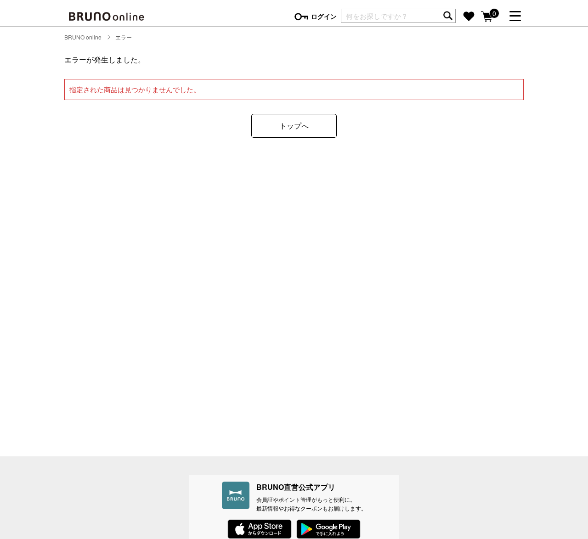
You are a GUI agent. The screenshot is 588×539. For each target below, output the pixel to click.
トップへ (294, 125)
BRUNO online (83, 37)
